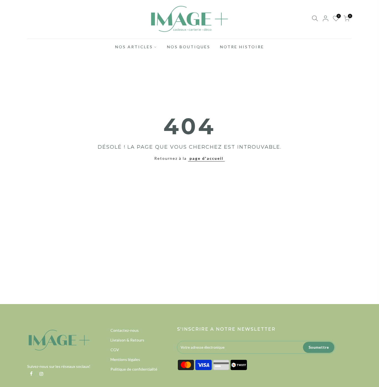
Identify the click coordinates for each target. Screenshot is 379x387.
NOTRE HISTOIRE (242, 46)
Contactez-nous (124, 330)
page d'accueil (206, 158)
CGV (114, 349)
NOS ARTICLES (134, 46)
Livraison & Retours (127, 340)
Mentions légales (125, 359)
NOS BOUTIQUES (188, 46)
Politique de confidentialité (133, 369)
